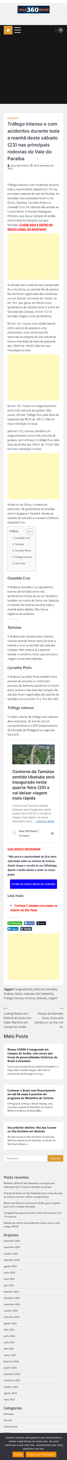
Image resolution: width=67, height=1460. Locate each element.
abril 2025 (9, 1285)
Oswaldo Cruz (22, 538)
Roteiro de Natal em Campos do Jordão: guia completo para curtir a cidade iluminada (32, 1204)
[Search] (60, 30)
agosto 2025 (10, 1266)
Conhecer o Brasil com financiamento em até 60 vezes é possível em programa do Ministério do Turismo (31, 1094)
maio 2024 (9, 1342)
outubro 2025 (11, 1253)
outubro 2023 (11, 1387)
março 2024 (10, 1355)
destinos (39, 989)
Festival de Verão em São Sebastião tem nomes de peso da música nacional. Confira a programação (33, 1194)
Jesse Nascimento (19, 165)
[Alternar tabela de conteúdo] (28, 531)
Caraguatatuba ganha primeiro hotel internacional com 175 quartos (32, 1214)
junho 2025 (9, 1272)
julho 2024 (9, 1329)
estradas (51, 989)
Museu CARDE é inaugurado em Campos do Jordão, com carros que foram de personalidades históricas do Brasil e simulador (32, 1055)
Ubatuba (41, 998)
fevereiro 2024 (11, 1361)
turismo (30, 998)
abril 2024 (9, 1348)
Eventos (8, 1420)
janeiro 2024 (10, 1367)
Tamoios (19, 544)
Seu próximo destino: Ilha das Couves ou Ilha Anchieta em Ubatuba (31, 1129)
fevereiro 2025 (11, 1291)
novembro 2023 (12, 1380)
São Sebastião (44, 993)
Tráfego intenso (23, 557)
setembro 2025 (12, 1260)
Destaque (13, 118)
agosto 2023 (10, 1393)
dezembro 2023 (12, 1374)
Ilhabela (9, 993)
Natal (18, 993)
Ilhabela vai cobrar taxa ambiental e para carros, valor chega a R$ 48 (32, 1224)
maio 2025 (9, 1279)
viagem (52, 998)
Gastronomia (10, 1426)
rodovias (28, 993)
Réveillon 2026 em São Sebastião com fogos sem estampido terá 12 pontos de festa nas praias (29, 1184)
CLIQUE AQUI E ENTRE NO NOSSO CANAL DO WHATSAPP (30, 227)
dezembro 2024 (12, 1298)
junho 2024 (9, 1336)
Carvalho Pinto (23, 550)
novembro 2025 (12, 1247)
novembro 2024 (12, 1304)
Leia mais (20, 563)
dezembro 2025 (12, 1241)
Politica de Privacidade (41, 1454)
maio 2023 (9, 1399)
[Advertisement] (33, 70)
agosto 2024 (10, 1323)
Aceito (18, 1454)
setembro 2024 (12, 1317)
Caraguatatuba (23, 989)
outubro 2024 (11, 1310)
